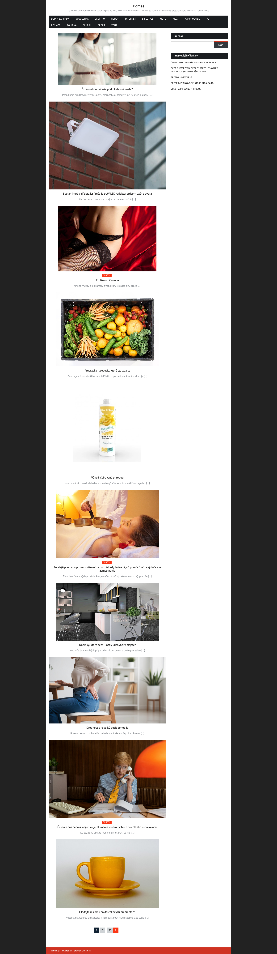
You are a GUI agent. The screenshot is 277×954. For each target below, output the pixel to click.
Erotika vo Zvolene (107, 280)
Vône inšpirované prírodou (107, 477)
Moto (163, 19)
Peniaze (55, 25)
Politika (72, 25)
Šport (101, 25)
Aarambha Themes (82, 951)
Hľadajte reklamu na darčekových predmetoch (107, 912)
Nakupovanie (192, 19)
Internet (130, 19)
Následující (115, 930)
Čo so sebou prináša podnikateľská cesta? (107, 89)
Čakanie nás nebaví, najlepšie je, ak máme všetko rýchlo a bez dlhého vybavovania (107, 827)
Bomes (138, 6)
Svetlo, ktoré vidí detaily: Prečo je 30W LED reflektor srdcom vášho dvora (107, 193)
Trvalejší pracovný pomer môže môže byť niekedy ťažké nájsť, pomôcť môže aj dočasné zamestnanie (107, 569)
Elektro (100, 19)
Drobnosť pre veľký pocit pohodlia (107, 727)
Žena (114, 25)
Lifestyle (147, 19)
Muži (176, 19)
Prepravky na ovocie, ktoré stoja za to (107, 370)
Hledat (179, 36)
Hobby (115, 19)
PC (207, 19)
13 (110, 930)
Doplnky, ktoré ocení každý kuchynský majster (107, 644)
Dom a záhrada (60, 19)
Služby (87, 25)
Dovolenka (82, 19)
